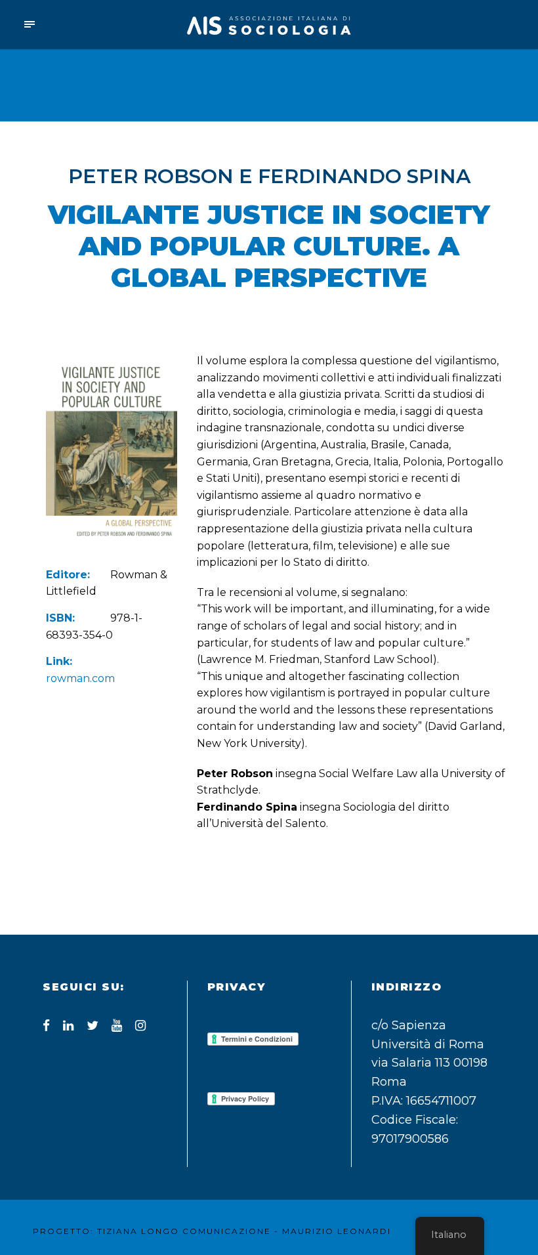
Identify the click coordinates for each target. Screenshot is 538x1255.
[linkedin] (68, 1025)
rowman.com (80, 678)
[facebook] (46, 1025)
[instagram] (140, 1025)
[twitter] (92, 1025)
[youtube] (117, 1025)
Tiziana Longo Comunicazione (184, 1231)
